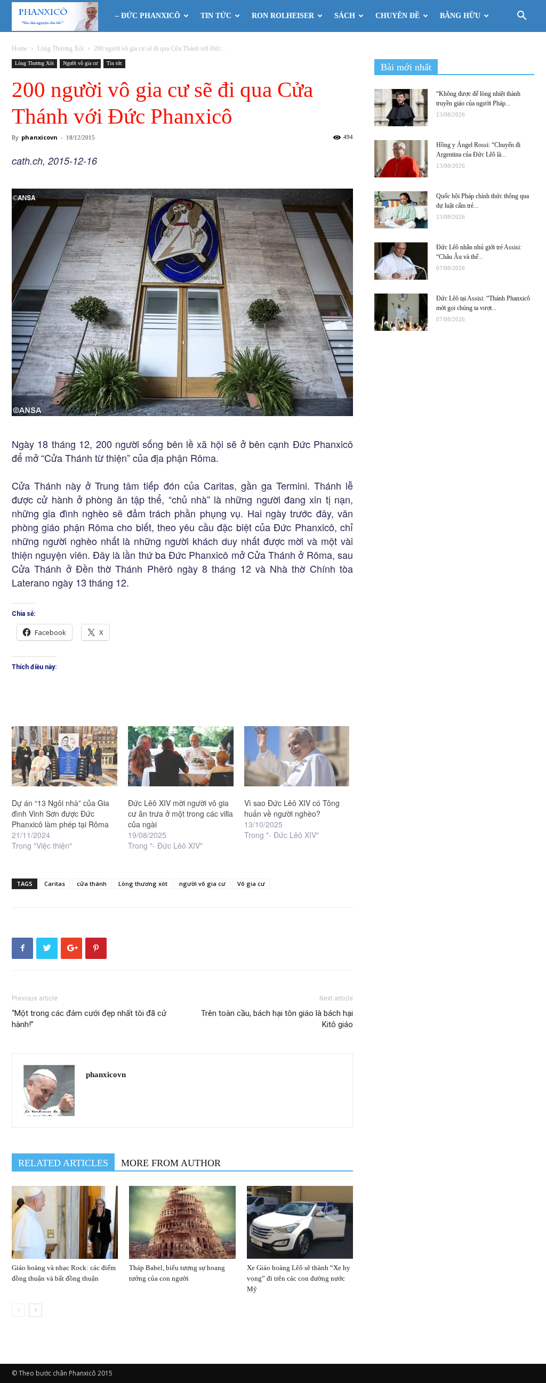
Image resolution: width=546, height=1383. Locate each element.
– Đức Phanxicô (147, 16)
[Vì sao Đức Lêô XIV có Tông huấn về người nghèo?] (297, 756)
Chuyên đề (397, 16)
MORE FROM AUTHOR (171, 1163)
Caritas (54, 884)
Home (19, 48)
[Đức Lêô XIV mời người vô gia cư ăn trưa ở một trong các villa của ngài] (181, 756)
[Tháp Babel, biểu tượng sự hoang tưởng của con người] (182, 1222)
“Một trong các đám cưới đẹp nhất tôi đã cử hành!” (89, 1018)
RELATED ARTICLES (63, 1163)
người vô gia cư (202, 884)
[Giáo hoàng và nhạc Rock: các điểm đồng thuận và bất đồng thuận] (65, 1222)
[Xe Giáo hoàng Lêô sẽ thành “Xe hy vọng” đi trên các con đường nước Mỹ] (300, 1222)
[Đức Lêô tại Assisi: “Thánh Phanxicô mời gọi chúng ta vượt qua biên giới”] (401, 312)
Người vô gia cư (80, 63)
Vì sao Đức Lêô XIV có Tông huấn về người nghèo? (292, 808)
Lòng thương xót (142, 884)
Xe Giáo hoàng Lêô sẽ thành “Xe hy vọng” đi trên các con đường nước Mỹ (298, 1278)
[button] (521, 17)
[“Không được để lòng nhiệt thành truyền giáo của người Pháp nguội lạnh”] (401, 107)
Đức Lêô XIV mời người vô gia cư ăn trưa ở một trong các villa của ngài (180, 813)
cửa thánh (92, 884)
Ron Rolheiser (283, 16)
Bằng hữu (460, 16)
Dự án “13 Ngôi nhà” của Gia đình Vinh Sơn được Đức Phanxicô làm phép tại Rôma (60, 813)
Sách (344, 16)
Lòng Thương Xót (60, 48)
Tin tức (215, 16)
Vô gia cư (251, 884)
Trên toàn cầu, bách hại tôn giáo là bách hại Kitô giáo (277, 1018)
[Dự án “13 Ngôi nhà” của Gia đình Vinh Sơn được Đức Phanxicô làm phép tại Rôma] (64, 756)
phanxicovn (39, 137)
